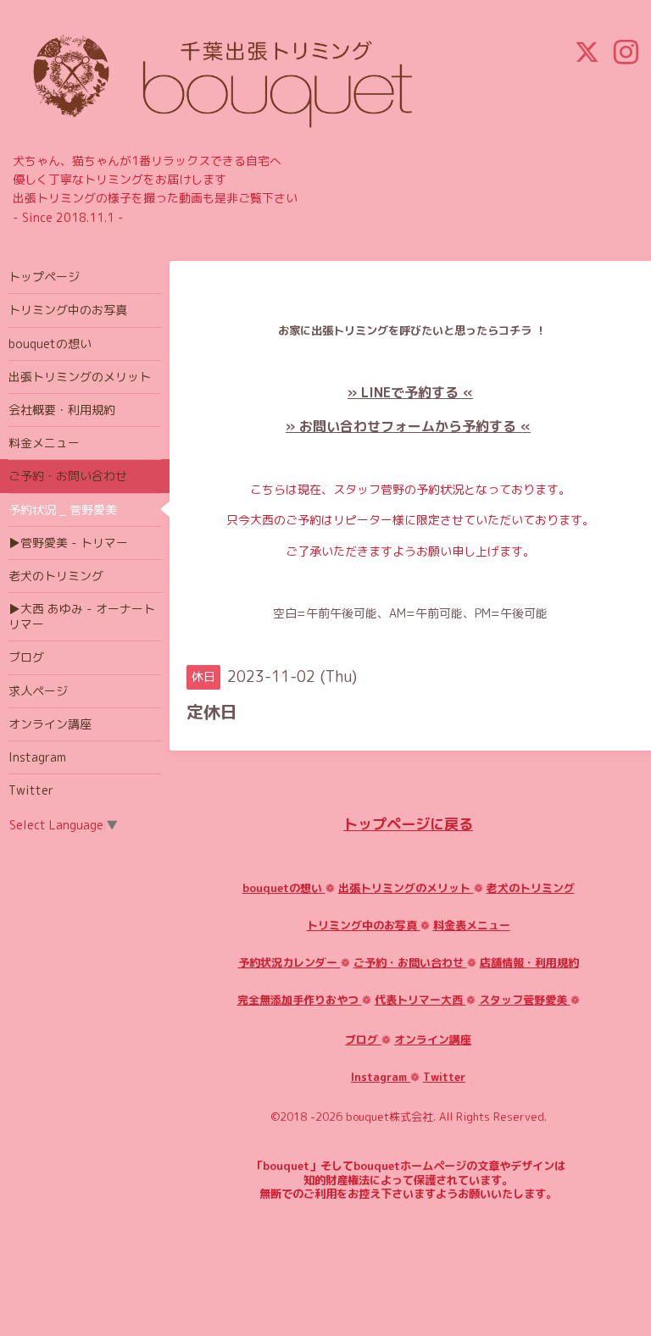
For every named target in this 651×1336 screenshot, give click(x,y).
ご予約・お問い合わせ (410, 962)
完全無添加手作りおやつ (299, 999)
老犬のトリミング (531, 887)
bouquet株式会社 (389, 1116)
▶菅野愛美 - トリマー (68, 543)
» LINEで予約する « (410, 392)
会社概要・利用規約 (61, 410)
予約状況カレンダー (289, 962)
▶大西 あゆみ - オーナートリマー (81, 616)
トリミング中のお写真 (363, 925)
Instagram (380, 1076)
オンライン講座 (432, 1039)
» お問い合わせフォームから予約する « (408, 426)
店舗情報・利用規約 (529, 962)
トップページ (44, 277)
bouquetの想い (284, 887)
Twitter (444, 1076)
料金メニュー (44, 443)
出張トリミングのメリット (406, 887)
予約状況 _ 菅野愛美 (62, 510)
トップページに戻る (408, 823)
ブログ (363, 1039)
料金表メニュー (471, 925)
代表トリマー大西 (420, 999)
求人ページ (38, 691)
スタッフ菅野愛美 (524, 999)
